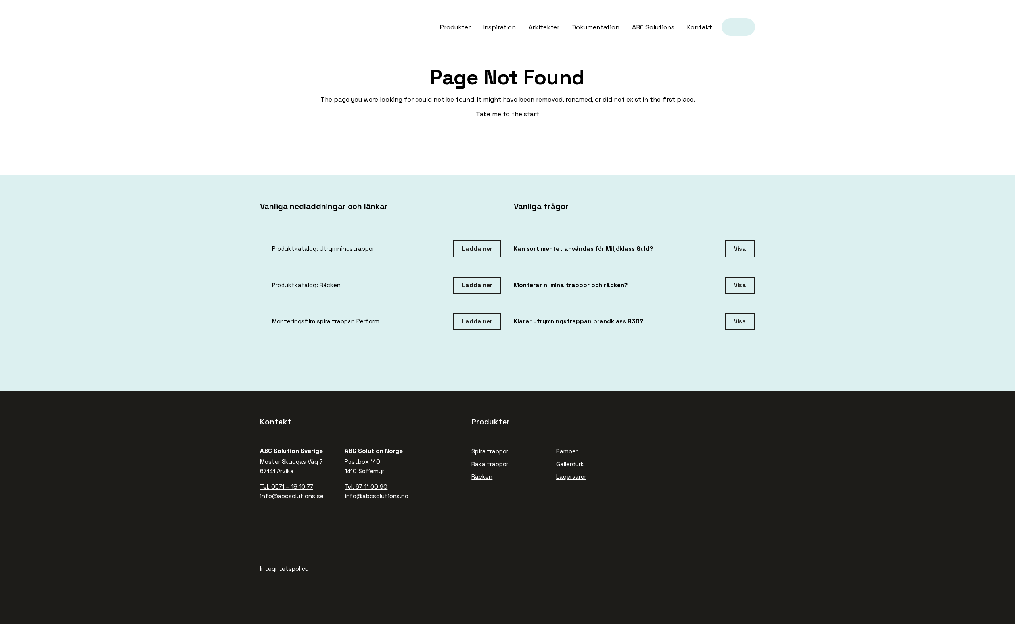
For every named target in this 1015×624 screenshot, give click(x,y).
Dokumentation (595, 27)
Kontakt (699, 27)
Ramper (567, 451)
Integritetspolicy (284, 568)
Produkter (455, 27)
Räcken (481, 476)
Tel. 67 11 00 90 (366, 486)
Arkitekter (544, 27)
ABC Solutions (282, 20)
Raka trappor (490, 464)
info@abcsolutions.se (292, 496)
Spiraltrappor (489, 451)
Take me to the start (507, 114)
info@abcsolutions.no (376, 496)
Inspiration (499, 27)
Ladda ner (477, 248)
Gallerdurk (570, 464)
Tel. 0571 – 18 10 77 (286, 486)
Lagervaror (571, 476)
